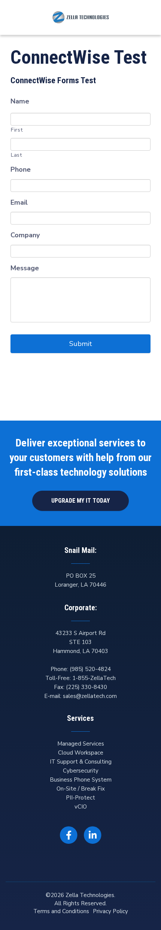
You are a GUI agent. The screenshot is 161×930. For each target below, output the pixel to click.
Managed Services (80, 743)
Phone (20, 169)
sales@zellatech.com (90, 696)
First (17, 129)
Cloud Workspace (80, 752)
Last (16, 155)
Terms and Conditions (61, 911)
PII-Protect (80, 797)
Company (25, 235)
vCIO (81, 806)
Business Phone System (81, 779)
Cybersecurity (80, 770)
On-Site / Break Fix (81, 788)
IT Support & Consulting (81, 761)
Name (19, 101)
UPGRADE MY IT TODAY (80, 500)
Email (19, 202)
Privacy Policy (110, 911)
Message (24, 268)
